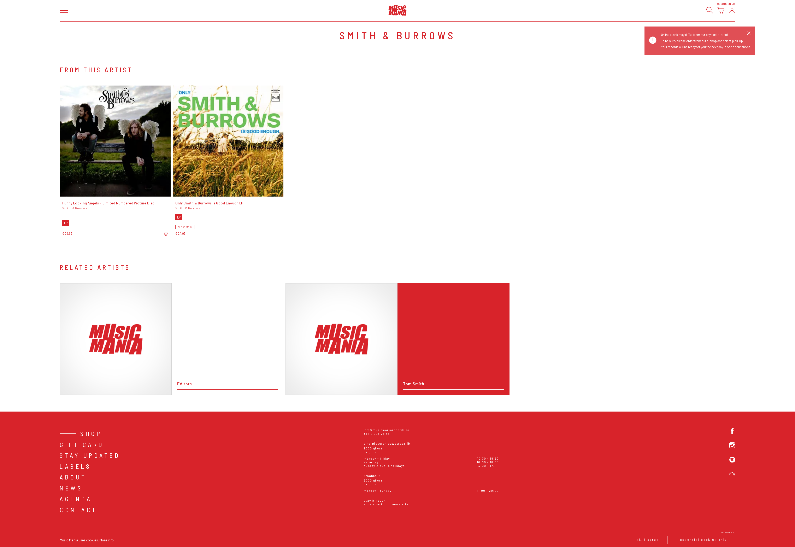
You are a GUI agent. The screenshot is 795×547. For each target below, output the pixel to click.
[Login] (732, 10)
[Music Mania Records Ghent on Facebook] (732, 431)
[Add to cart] (166, 234)
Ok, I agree (648, 539)
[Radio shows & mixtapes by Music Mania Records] (732, 474)
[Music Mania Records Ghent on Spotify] (732, 460)
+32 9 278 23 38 (377, 433)
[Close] (748, 33)
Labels (75, 466)
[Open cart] (720, 10)
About (73, 477)
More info (106, 540)
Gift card (82, 444)
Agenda (76, 498)
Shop (91, 433)
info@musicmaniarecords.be (387, 430)
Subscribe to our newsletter (387, 504)
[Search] (709, 10)
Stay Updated (90, 455)
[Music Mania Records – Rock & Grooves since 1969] (397, 10)
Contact (79, 509)
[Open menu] (64, 10)
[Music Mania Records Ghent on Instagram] (732, 445)
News (71, 488)
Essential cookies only (703, 539)
